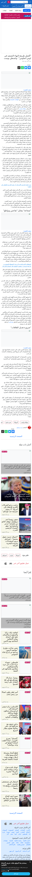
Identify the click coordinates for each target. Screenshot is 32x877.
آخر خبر (3, 2)
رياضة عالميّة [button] (18, 10)
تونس (12, 832)
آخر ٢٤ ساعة (26, 851)
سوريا (8, 832)
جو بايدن (11, 322)
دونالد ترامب (22, 109)
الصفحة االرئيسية (16, 813)
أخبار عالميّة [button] (27, 10)
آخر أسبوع (18, 851)
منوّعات (5, 841)
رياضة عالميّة (27, 677)
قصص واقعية (20, 844)
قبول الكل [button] (16, 873)
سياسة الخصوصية (4, 869)
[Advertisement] (16, 37)
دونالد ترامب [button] (24, 422)
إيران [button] (11, 555)
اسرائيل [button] (4, 555)
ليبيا (16, 834)
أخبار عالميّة (4, 451)
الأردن (28, 830)
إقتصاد (11, 841)
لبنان (19, 834)
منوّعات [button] (4, 10)
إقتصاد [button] (10, 10)
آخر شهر (11, 851)
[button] (10, 563)
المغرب (23, 832)
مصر (11, 834)
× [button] (30, 862)
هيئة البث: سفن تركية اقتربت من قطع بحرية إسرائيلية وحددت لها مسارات (12, 17)
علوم (13, 842)
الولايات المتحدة (14, 99)
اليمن (17, 832)
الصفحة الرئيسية (16, 436)
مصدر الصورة (27, 90)
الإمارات (22, 830)
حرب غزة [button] (8, 422)
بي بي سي (19, 427)
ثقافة (21, 842)
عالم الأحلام (12, 844)
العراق (28, 832)
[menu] (30, 2)
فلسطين (25, 834)
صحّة (17, 842)
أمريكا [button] (16, 422)
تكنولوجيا (27, 842)
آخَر (8, 834)
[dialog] (16, 868)
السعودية (11, 830)
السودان (4, 830)
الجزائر (17, 830)
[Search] (8, 2)
